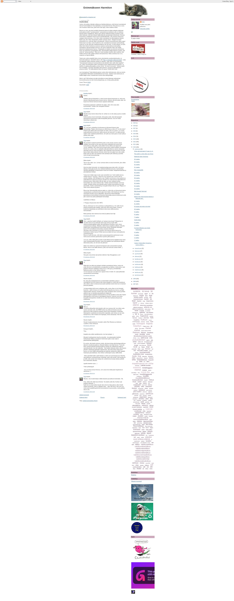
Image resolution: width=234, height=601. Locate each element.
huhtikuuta (137, 267)
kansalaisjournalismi (148, 341)
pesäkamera (135, 397)
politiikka (150, 400)
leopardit (150, 360)
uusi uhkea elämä (141, 439)
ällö (151, 467)
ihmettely (142, 334)
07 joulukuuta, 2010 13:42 (89, 108)
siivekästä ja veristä (148, 414)
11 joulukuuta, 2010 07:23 (89, 373)
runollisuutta (137, 411)
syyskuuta (137, 253)
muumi (146, 380)
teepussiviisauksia (136, 424)
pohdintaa (139, 400)
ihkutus (143, 332)
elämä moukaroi (138, 307)
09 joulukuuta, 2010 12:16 (89, 316)
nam (137, 383)
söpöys (139, 421)
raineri (143, 403)
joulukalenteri (139, 340)
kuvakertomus (148, 354)
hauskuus (140, 317)
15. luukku (137, 186)
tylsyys (150, 431)
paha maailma (137, 391)
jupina (148, 340)
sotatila (146, 416)
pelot (140, 395)
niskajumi (145, 383)
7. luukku (136, 217)
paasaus (142, 390)
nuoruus (150, 385)
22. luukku (137, 164)
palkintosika (135, 394)
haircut (137, 316)
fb (138, 314)
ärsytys (139, 468)
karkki (135, 343)
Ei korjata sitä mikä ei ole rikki (142, 206)
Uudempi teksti (83, 397)
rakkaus (145, 405)
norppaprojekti (137, 385)
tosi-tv (147, 427)
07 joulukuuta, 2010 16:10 (89, 257)
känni (133, 358)
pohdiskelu (144, 400)
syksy (134, 421)
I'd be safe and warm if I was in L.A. (143, 151)
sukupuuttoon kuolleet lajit (142, 417)
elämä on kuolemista (137, 309)
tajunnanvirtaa (148, 421)
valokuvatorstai (142, 459)
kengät (136, 345)
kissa (139, 349)
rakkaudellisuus (136, 405)
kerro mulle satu (142, 345)
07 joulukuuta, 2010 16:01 (89, 249)
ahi (149, 293)
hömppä (140, 323)
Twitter (133, 101)
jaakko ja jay (144, 338)
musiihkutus (139, 376)
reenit (151, 407)
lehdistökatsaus (142, 360)
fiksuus (141, 314)
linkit (137, 361)
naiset (139, 382)
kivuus (147, 349)
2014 (134, 136)
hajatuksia (144, 316)
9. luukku (136, 212)
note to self (144, 384)
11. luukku (137, 203)
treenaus (136, 429)
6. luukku (136, 222)
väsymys (142, 465)
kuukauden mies (138, 354)
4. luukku (136, 232)
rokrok (149, 409)
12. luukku (137, 201)
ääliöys (146, 468)
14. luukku (137, 188)
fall (136, 314)
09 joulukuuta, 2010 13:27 (89, 325)
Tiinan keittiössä (138, 426)
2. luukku (136, 237)
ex (133, 314)
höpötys (137, 326)
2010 (134, 147)
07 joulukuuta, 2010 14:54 (89, 157)
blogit (144, 301)
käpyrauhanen (140, 358)
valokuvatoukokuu (143, 461)
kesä (149, 345)
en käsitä (141, 310)
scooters (136, 414)
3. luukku (136, 235)
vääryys (147, 465)
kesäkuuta (137, 261)
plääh (87, 85)
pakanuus (145, 391)
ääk (143, 468)
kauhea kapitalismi (141, 343)
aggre (146, 293)
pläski (147, 398)
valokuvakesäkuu (142, 453)
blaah (134, 301)
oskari (146, 388)
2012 (134, 141)
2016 (134, 131)
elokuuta (137, 256)
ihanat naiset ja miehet (146, 330)
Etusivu (103, 397)
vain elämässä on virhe (145, 442)
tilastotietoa (134, 427)
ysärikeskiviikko (137, 467)
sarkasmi (148, 412)
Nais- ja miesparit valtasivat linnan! (112, 60)
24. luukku (137, 159)
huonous (143, 321)
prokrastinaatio (136, 402)
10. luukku (137, 209)
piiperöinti (143, 397)
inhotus (134, 337)
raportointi (145, 407)
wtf (151, 465)
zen (148, 467)
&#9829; (137, 291)
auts (150, 297)
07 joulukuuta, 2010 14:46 (89, 137)
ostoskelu (151, 388)
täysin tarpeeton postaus (141, 434)
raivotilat (148, 403)
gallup (133, 316)
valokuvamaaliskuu (143, 455)
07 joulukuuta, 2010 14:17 (89, 122)
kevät (135, 347)
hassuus (135, 318)
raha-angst (137, 403)
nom (149, 383)
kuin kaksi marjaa (142, 350)
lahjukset (151, 358)
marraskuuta (138, 248)
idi (151, 326)
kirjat (148, 347)
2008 (134, 281)
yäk (144, 467)
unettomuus (151, 435)
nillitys (140, 383)
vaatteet (142, 441)
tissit (143, 427)
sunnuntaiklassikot (140, 419)
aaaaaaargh (140, 293)
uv (151, 439)
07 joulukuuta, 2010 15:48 (89, 215)
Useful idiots (83, 22)
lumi (144, 361)
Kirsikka (86, 93)
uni (135, 437)
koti (152, 349)
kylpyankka (144, 356)
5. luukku (136, 225)
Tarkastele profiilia (145, 28)
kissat (143, 349)
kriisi (135, 350)
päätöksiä (147, 402)
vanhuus (135, 463)
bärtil (135, 303)
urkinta (142, 437)
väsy (137, 465)
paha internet (149, 390)
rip (143, 409)
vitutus (142, 463)
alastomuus (135, 295)
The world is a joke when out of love (143, 154)
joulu (151, 338)
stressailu (151, 416)
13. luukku (137, 194)
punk (142, 402)
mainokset (137, 365)
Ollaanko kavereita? (136, 481)
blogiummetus (149, 301)
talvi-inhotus (139, 422)
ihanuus (136, 332)
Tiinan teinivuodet (148, 426)
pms (134, 400)
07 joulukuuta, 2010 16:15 (89, 275)
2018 (134, 125)
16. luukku (137, 183)
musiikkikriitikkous (143, 378)
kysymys (150, 356)
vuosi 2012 (148, 463)
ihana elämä (141, 328)
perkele (149, 395)
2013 (134, 139)
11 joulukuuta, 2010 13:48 (89, 391)
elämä (136, 305)
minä (139, 372)
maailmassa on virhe (142, 363)
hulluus (144, 320)
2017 (134, 128)
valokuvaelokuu (147, 444)
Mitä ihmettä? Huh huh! (140, 191)
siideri (141, 414)
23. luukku (137, 162)
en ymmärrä (147, 310)
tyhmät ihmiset (137, 431)
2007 (134, 284)
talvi (135, 423)
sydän (150, 419)
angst (141, 295)
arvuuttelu (146, 297)
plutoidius (141, 398)
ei (138, 303)
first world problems (149, 314)
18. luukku (137, 178)
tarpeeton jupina (147, 423)
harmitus (151, 316)
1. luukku (136, 240)
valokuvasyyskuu (143, 457)
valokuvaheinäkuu (143, 446)
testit (143, 424)
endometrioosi (135, 312)
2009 (134, 278)
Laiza (85, 125)
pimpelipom (135, 398)
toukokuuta (138, 264)
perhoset (145, 395)
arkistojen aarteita (138, 297)
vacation (148, 441)
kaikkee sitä (140, 341)
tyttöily (143, 433)
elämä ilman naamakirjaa (146, 305)
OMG (142, 386)
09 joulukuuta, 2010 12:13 (89, 301)
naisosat (150, 382)
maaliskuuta (138, 270)
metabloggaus (147, 368)
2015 (134, 133)
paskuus (149, 393)
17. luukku (137, 180)
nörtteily (137, 386)
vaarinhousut (137, 441)
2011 (134, 144)
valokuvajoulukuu (142, 450)
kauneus (149, 343)
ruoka (144, 411)
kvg (139, 356)
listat (140, 361)
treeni (143, 429)
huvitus (147, 321)
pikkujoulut (150, 397)
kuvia (134, 356)
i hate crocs (146, 326)
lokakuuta (137, 251)
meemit (137, 367)
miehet (138, 370)
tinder (140, 427)
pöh (151, 402)
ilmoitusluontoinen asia (143, 336)
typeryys (137, 433)
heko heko (146, 318)
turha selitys (149, 429)
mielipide (144, 370)
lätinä (148, 361)
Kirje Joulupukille (138, 170)
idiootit (136, 328)
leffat (134, 360)
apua (146, 295)
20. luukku (137, 172)
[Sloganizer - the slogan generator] (87, 17)
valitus (137, 444)
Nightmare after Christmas (141, 156)
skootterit (140, 416)
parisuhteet (142, 393)
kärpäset (146, 358)
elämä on (148, 307)
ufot (146, 435)
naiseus (145, 382)
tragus (151, 427)
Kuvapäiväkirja (135, 99)
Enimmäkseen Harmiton (97, 7)
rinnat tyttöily (137, 409)
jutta (152, 340)
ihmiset (148, 334)
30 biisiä (145, 291)
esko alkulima (149, 312)
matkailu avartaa (145, 365)
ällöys (134, 468)
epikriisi (142, 312)
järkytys (135, 341)
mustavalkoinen (137, 380)
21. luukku (137, 167)
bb (151, 299)
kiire (139, 347)
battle (146, 299)
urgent (138, 437)
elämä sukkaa (148, 309)
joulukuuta (137, 149)
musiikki (146, 376)
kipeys (143, 347)
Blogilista (133, 475)
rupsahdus (149, 411)
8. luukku (136, 214)
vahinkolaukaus (136, 442)
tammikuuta (138, 275)
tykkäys (144, 431)
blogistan (139, 301)
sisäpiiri (134, 416)
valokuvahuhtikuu (143, 448)
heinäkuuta (138, 259)
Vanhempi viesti (122, 397)
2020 (134, 123)
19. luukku (137, 175)
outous (135, 390)
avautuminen (138, 299)
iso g (139, 337)
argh (150, 295)
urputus (148, 437)
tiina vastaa (149, 424)
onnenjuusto (140, 388)
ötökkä (151, 468)
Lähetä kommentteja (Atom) (90, 400)
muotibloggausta (146, 374)
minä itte (145, 372)
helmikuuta (138, 272)
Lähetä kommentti (84, 395)
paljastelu (150, 391)
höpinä (149, 323)
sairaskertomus (139, 412)
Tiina (85, 111)
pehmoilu (136, 395)
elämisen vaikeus (149, 303)
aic (153, 293)
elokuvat (142, 303)
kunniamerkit (145, 352)
